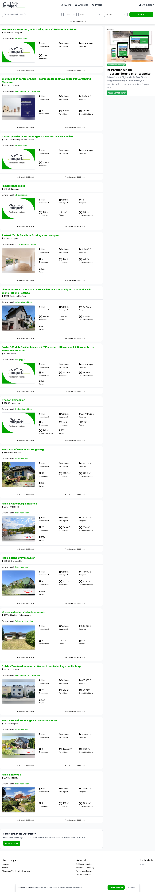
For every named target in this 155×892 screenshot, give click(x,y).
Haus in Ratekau (11, 774)
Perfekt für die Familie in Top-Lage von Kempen (30, 235)
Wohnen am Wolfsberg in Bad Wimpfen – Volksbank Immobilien (39, 29)
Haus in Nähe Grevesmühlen (18, 557)
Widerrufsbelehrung (84, 871)
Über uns (5, 864)
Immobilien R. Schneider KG (27, 91)
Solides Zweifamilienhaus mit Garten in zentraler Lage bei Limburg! (41, 666)
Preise (98, 4)
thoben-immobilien (23, 409)
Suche (68, 4)
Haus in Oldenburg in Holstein (19, 503)
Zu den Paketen (11, 843)
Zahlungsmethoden (84, 864)
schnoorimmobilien (23, 302)
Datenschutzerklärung (85, 867)
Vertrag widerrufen (84, 874)
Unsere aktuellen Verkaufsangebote (23, 612)
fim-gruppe (20, 359)
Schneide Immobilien (24, 621)
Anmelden (148, 4)
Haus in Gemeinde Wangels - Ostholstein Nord (29, 720)
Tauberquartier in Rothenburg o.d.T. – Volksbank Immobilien (37, 136)
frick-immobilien (22, 458)
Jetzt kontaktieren (117, 92)
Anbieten (83, 4)
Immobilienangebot (13, 185)
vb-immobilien (21, 38)
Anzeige (110, 29)
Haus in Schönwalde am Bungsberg (23, 449)
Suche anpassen (77, 21)
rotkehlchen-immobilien (25, 244)
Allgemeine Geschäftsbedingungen (16, 871)
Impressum (6, 867)
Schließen (132, 887)
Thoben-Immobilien (13, 400)
